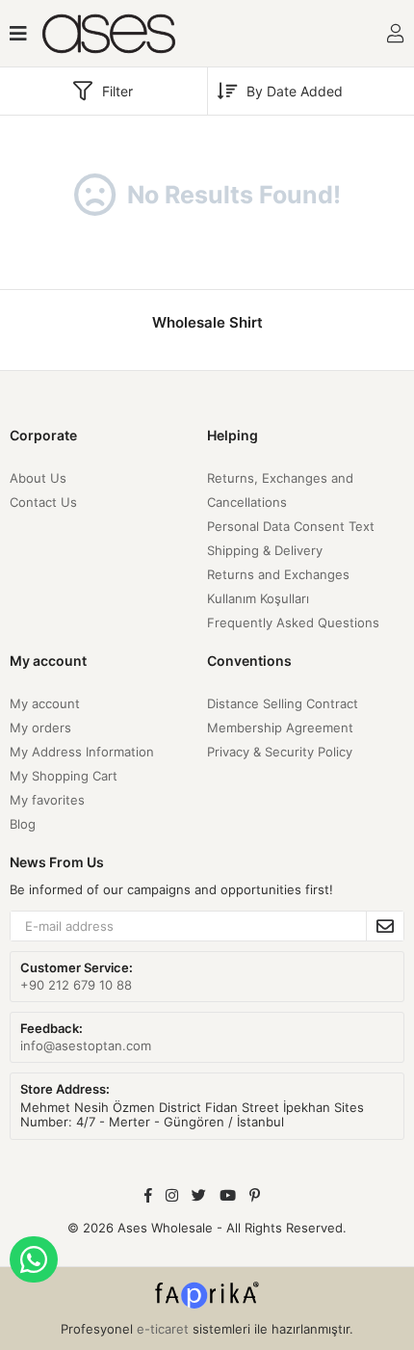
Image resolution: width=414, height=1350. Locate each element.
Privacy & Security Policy (279, 751)
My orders (40, 727)
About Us (38, 478)
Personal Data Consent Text (291, 526)
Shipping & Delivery (265, 550)
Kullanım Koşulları (258, 598)
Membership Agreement (280, 727)
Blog (23, 824)
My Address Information (82, 751)
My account (45, 703)
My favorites (47, 799)
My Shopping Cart (63, 775)
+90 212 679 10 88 (76, 985)
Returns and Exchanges (278, 574)
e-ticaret (163, 1329)
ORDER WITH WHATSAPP (34, 1259)
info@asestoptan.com (85, 1045)
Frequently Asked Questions (293, 622)
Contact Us (43, 502)
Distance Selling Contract (282, 703)
